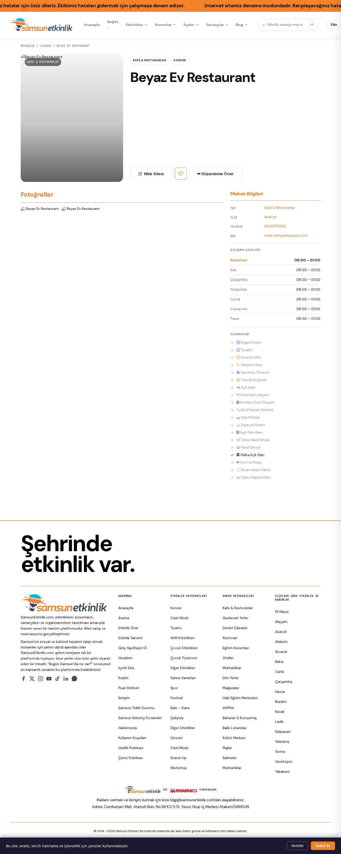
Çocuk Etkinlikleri (184, 648)
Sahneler (230, 758)
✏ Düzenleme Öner (215, 173)
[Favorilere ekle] (181, 174)
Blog (239, 24)
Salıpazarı (283, 732)
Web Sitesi (154, 173)
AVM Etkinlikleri (182, 638)
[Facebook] (23, 678)
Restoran (230, 638)
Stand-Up (178, 758)
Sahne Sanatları (183, 678)
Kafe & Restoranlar (43, 61)
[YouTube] (49, 678)
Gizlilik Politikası (130, 748)
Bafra (279, 662)
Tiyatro (176, 628)
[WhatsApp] (74, 678)
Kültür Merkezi (234, 738)
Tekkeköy (282, 742)
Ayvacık (281, 652)
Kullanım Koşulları (132, 738)
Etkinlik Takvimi (130, 638)
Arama (123, 618)
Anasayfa (92, 24)
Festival (176, 698)
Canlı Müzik (179, 618)
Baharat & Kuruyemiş (240, 718)
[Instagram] (40, 678)
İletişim (124, 698)
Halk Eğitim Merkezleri (240, 698)
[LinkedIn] (66, 678)
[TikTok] (57, 678)
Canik (279, 672)
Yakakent (282, 772)
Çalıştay (177, 718)
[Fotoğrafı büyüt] (40, 221)
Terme (280, 752)
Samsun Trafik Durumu (136, 708)
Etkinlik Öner (128, 628)
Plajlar (227, 748)
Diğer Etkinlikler (182, 668)
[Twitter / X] (32, 678)
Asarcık (281, 632)
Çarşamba (283, 682)
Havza (280, 692)
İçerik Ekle (126, 668)
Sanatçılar (215, 24)
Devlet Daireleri (235, 628)
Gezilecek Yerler (235, 618)
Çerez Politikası (130, 758)
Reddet (298, 845)
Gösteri (176, 738)
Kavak (280, 712)
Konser (176, 608)
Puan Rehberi (128, 688)
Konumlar (163, 24)
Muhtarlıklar (232, 668)
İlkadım (281, 702)
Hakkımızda (127, 728)
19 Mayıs (282, 612)
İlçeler (189, 24)
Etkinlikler (134, 24)
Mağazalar (231, 688)
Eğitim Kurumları (236, 648)
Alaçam (281, 622)
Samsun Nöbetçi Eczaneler (140, 718)
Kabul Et (323, 845)
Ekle (334, 24)
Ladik (279, 722)
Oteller (228, 658)
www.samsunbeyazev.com (286, 235)
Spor (174, 688)
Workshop (178, 768)
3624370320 (275, 226)
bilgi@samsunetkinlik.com (192, 800)
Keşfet (112, 21)
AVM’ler (228, 708)
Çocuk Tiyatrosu (183, 658)
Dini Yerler (231, 678)
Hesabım (125, 658)
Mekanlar (28, 45)
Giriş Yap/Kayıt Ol (132, 648)
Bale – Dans (180, 708)
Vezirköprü (283, 762)
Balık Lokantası (235, 728)
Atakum (179, 60)
